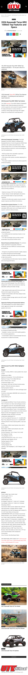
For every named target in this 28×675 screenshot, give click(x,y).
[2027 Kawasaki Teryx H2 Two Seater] (14, 596)
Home (2, 15)
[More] (20, 34)
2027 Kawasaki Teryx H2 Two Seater (10, 606)
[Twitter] (10, 34)
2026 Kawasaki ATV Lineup (11, 542)
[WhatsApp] (17, 34)
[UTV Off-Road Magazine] (5, 30)
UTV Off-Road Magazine (11, 30)
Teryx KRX (12, 94)
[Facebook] (7, 34)
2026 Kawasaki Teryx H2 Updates (10, 650)
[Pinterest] (14, 34)
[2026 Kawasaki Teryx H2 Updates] (14, 640)
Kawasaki (9, 15)
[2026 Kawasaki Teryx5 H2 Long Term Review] (14, 618)
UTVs (6, 15)
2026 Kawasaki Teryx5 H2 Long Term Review (13, 628)
